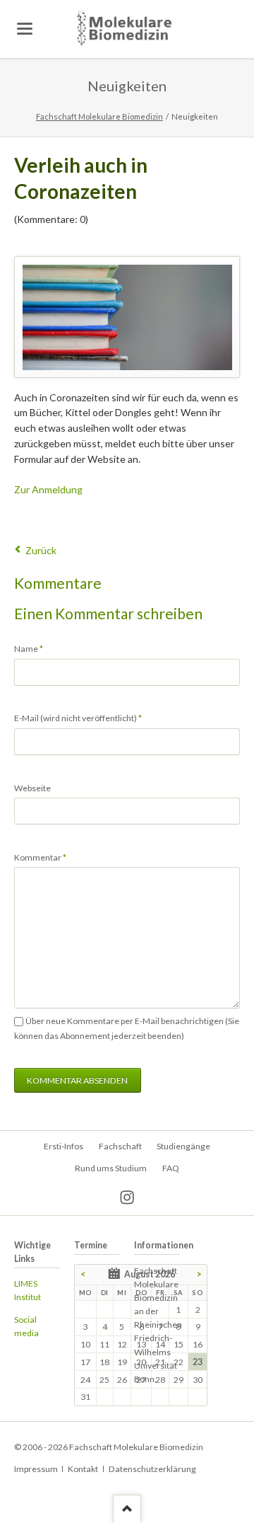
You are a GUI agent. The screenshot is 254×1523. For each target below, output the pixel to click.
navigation (24, 28)
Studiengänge (183, 1146)
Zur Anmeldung (48, 489)
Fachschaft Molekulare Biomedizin (99, 116)
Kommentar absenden (77, 1080)
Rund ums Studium (111, 1168)
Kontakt (83, 1469)
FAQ (170, 1168)
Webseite (32, 788)
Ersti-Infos (63, 1146)
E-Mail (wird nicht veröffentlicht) (78, 717)
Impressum (36, 1469)
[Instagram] (127, 1198)
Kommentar (40, 857)
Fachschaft (120, 1146)
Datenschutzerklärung (152, 1469)
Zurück (40, 550)
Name (33, 648)
